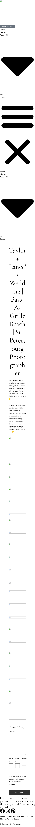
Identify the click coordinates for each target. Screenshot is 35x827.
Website (24, 758)
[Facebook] (2, 810)
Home (18, 816)
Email (17, 758)
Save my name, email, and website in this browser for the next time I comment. (17, 780)
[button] (17, 134)
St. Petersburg (19, 388)
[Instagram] (7, 810)
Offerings (3, 32)
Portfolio (3, 30)
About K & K (25, 816)
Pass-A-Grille (20, 386)
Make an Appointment (8, 816)
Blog (1, 94)
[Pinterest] (13, 810)
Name (11, 758)
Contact (2, 97)
